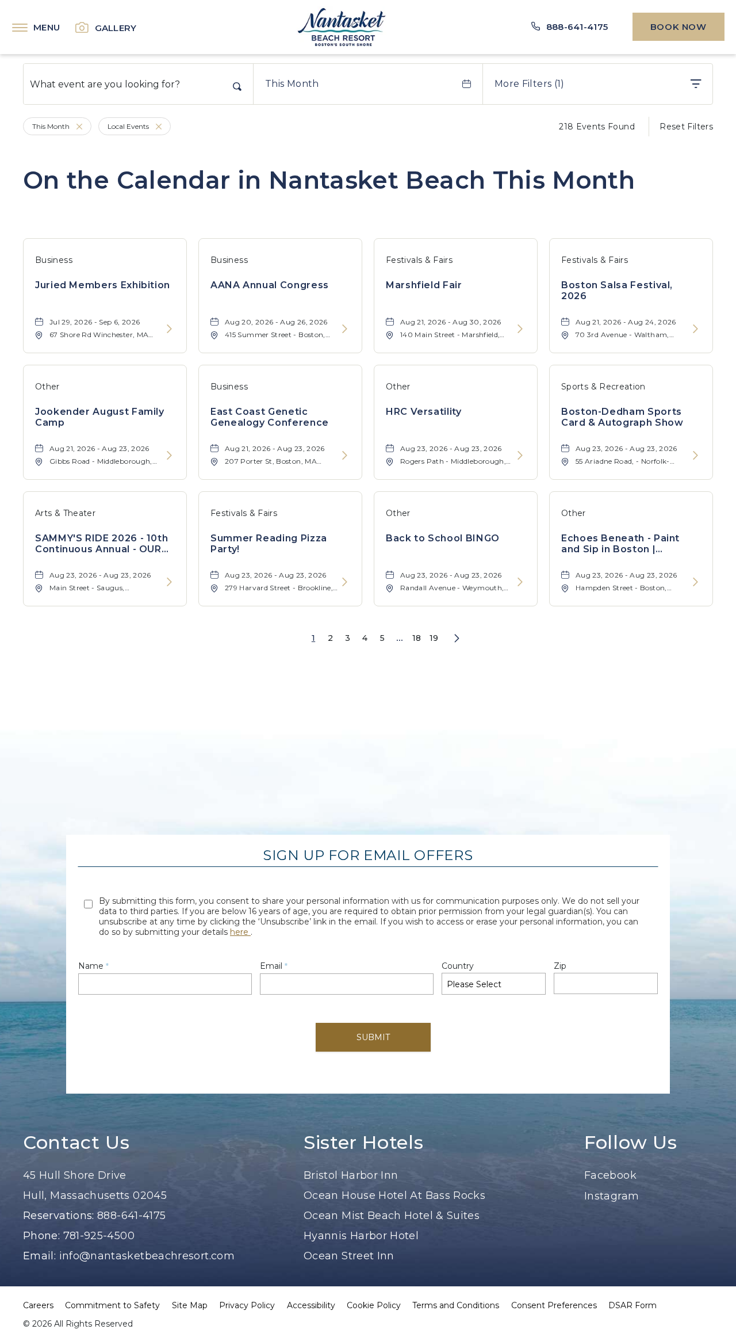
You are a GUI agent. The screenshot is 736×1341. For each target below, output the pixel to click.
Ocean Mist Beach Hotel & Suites (392, 1215)
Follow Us (630, 1142)
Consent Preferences (554, 1305)
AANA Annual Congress (269, 285)
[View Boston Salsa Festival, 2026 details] (695, 329)
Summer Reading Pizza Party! (268, 544)
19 (434, 638)
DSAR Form (632, 1305)
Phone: (41, 1235)
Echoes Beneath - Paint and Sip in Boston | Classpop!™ (620, 544)
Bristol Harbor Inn (351, 1175)
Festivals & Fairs (419, 260)
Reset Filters (686, 126)
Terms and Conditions (455, 1305)
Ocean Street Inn (349, 1256)
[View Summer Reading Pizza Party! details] (344, 582)
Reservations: (58, 1215)
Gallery (116, 27)
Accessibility (311, 1305)
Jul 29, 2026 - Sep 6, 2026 (94, 322)
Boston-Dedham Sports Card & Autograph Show (622, 417)
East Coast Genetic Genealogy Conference (269, 417)
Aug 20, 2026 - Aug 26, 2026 (276, 322)
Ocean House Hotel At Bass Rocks (394, 1195)
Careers (38, 1305)
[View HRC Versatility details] (520, 456)
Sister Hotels (363, 1142)
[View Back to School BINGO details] (520, 582)
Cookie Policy (374, 1305)
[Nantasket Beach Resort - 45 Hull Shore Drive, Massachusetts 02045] (341, 27)
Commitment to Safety (112, 1305)
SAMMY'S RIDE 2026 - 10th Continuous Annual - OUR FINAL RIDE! (101, 544)
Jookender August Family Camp (99, 417)
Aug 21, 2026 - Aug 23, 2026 (99, 448)
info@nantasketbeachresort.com (147, 1256)
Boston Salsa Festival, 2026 (617, 290)
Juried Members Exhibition (102, 285)
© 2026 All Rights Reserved (78, 1324)
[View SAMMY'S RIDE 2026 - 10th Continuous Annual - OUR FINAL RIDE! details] (169, 582)
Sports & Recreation (603, 386)
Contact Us (76, 1142)
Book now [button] (678, 26)
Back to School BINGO (443, 538)
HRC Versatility (424, 411)
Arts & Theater (65, 513)
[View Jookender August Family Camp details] (169, 456)
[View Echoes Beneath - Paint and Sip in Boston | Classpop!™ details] (695, 582)
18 (416, 638)
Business (53, 260)
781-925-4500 (99, 1235)
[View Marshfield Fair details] (520, 329)
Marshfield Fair (424, 285)
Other (47, 386)
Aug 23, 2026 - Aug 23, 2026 (451, 448)
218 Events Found (597, 126)
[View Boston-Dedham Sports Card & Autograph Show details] (695, 456)
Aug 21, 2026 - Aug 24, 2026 (626, 322)
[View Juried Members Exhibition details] (169, 329)
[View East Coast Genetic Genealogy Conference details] (344, 456)
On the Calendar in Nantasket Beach (329, 180)
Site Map (190, 1305)
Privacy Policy (247, 1305)
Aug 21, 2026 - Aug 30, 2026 (450, 322)
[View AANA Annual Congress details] (344, 329)
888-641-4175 (131, 1215)
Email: (41, 1256)
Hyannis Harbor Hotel (361, 1235)
